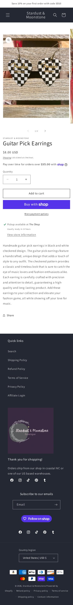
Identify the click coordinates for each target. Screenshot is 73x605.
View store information (21, 234)
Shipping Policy (17, 360)
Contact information (48, 596)
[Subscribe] (56, 504)
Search (12, 351)
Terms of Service (18, 378)
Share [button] (10, 315)
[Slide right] (45, 131)
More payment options (36, 213)
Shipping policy (26, 596)
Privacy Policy (16, 386)
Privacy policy (41, 590)
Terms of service (60, 590)
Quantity (8, 171)
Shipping (7, 157)
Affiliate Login (16, 395)
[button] (8, 15)
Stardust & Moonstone (34, 585)
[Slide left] (28, 131)
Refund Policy (16, 369)
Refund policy (23, 590)
